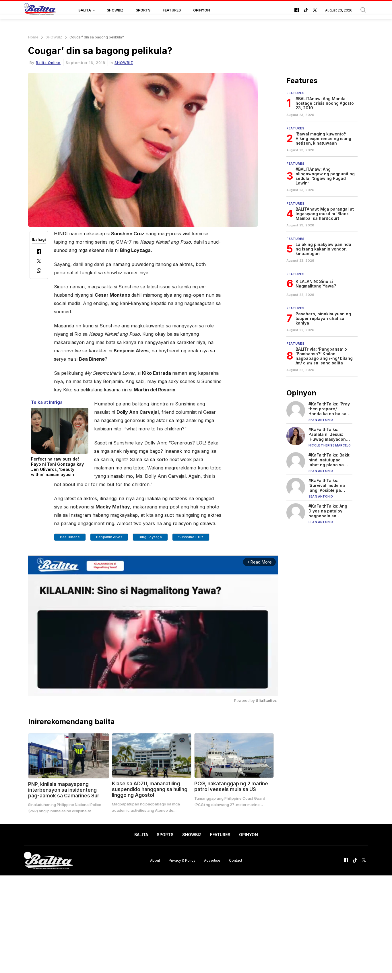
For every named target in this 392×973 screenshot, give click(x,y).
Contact (235, 860)
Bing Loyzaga (150, 537)
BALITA (84, 10)
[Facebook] (39, 252)
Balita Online (48, 63)
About (155, 860)
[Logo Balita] (40, 10)
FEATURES (172, 10)
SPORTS (143, 10)
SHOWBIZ (115, 10)
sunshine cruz (190, 537)
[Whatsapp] (39, 271)
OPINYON (201, 10)
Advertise (212, 860)
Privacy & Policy (182, 860)
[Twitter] (39, 261)
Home (33, 37)
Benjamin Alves (109, 537)
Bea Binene (70, 537)
